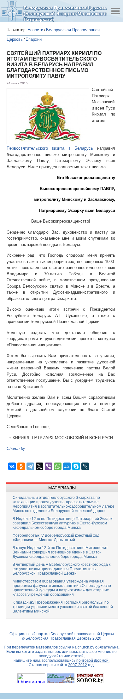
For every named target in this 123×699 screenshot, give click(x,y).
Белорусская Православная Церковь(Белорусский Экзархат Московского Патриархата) (65, 13)
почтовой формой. (92, 660)
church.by (86, 647)
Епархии (34, 39)
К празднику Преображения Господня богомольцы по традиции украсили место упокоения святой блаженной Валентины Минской (63, 606)
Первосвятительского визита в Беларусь (50, 148)
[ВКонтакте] (12, 466)
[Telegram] (30, 466)
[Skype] (76, 466)
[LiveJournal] (85, 466)
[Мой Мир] (67, 466)
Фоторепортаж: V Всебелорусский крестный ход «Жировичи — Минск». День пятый (56, 537)
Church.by (16, 448)
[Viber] (48, 466)
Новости (35, 29)
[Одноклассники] (21, 466)
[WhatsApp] (58, 466)
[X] (39, 466)
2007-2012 (77, 665)
